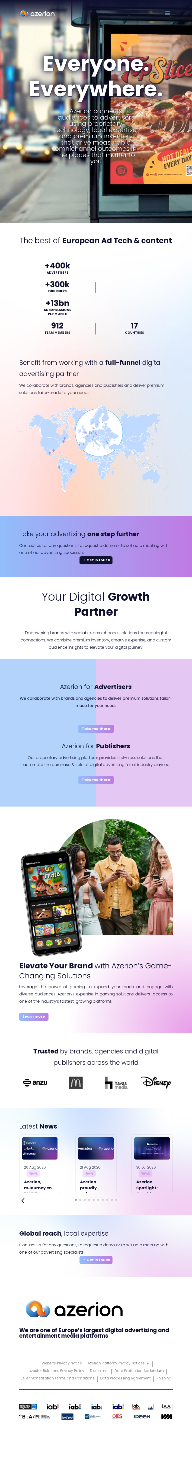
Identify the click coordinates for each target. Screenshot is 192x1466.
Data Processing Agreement (125, 1378)
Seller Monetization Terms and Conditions (57, 1378)
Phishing (163, 1378)
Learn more (34, 1016)
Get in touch (98, 560)
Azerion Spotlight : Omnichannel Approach (150, 1191)
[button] (76, 1200)
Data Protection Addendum (139, 1371)
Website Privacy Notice (62, 1363)
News (33, 1173)
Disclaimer (99, 1371)
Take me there (96, 728)
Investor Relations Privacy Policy (56, 1371)
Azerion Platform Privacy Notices (116, 1363)
